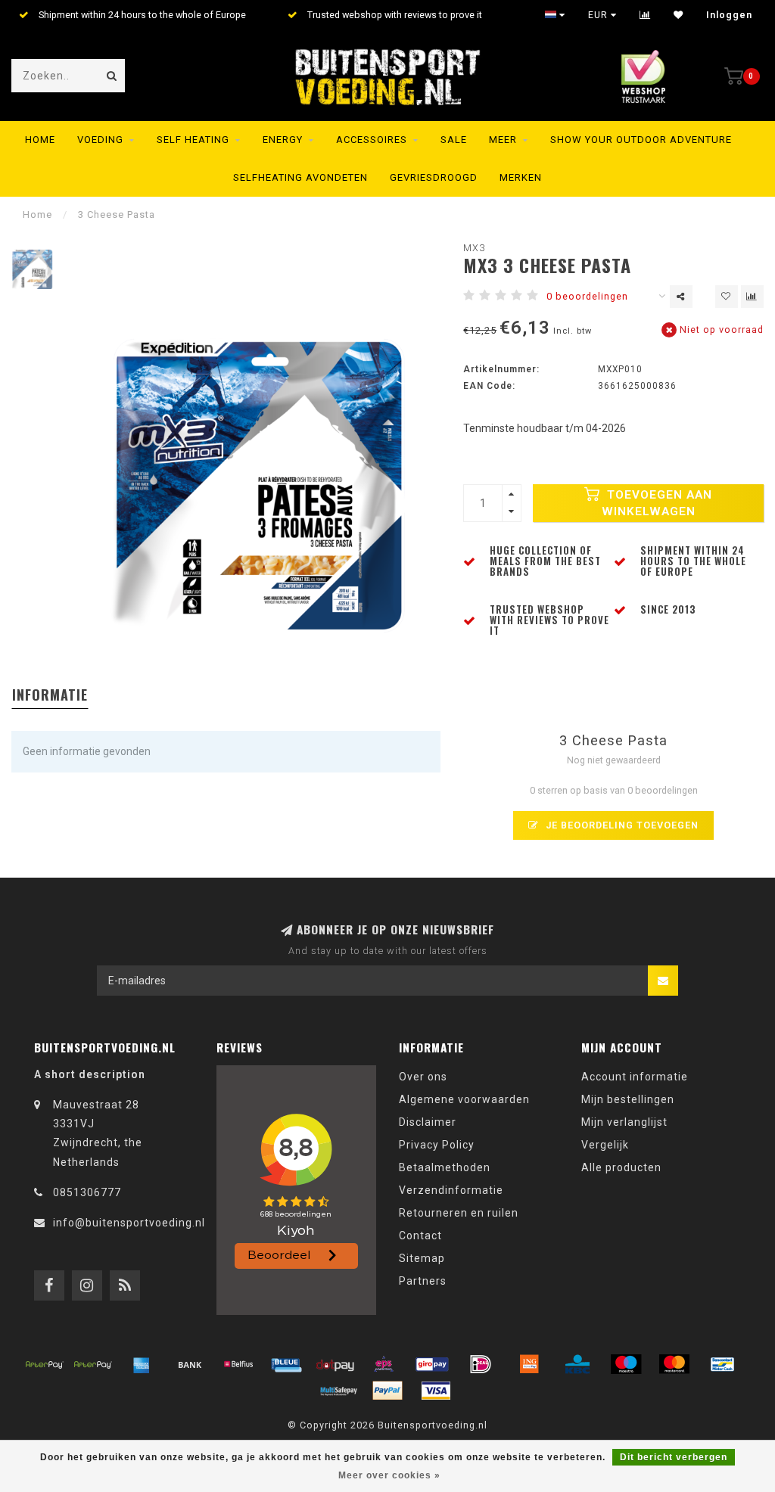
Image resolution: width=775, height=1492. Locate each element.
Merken (521, 177)
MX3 (474, 247)
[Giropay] (432, 1364)
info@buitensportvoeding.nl (129, 1223)
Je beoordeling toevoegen (621, 825)
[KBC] (577, 1364)
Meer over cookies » (389, 1475)
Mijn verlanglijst (624, 1122)
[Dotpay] (335, 1364)
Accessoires (371, 139)
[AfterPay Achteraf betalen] (45, 1364)
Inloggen (729, 15)
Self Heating (193, 139)
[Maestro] (626, 1364)
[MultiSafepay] (339, 1390)
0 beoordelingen (587, 296)
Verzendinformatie (451, 1190)
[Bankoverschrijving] (190, 1364)
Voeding (100, 139)
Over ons (423, 1077)
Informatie (50, 694)
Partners (423, 1281)
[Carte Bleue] (287, 1364)
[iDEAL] (481, 1364)
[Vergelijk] (645, 15)
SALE (453, 139)
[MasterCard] (674, 1364)
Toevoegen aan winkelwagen (657, 503)
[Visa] (436, 1390)
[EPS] (384, 1364)
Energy (283, 139)
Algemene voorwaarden (464, 1099)
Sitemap (422, 1258)
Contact (420, 1235)
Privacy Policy (437, 1145)
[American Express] (141, 1364)
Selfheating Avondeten (300, 177)
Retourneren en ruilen (458, 1213)
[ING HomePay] (529, 1364)
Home (40, 139)
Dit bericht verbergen (673, 1457)
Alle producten (621, 1167)
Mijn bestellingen (627, 1099)
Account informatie (634, 1077)
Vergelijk (605, 1145)
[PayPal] (387, 1390)
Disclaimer (427, 1122)
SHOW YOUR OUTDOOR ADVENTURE (641, 139)
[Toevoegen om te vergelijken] (752, 296)
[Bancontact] (723, 1364)
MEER (503, 139)
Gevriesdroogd (434, 177)
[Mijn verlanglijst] (678, 15)
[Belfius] (238, 1364)
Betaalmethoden (444, 1167)
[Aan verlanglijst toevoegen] (726, 296)
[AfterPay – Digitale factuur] (93, 1364)
